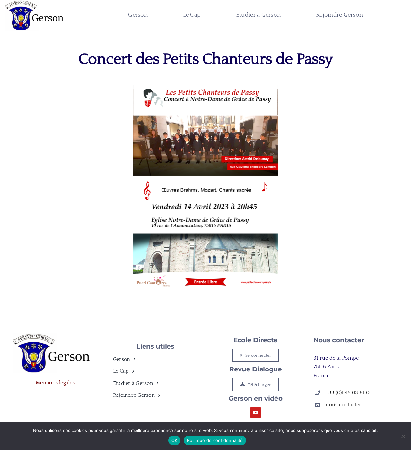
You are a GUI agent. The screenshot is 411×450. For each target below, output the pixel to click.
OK (174, 440)
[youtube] (255, 412)
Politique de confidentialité (215, 440)
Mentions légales (55, 383)
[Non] (403, 436)
